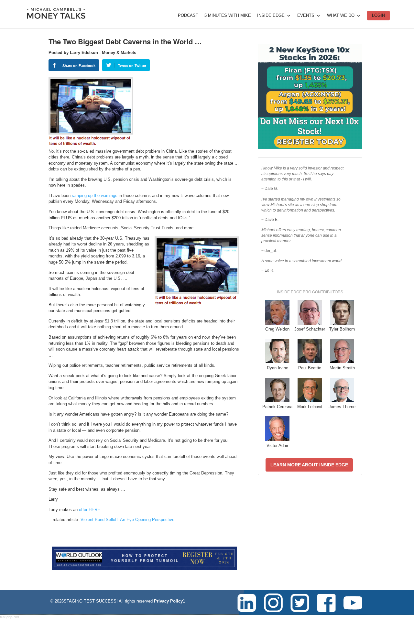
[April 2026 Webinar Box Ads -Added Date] (310, 147)
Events (305, 15)
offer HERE (89, 509)
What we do (340, 15)
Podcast (188, 15)
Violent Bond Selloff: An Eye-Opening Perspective (127, 519)
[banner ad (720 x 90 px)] (144, 568)
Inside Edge (271, 15)
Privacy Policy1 (169, 601)
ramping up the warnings (94, 195)
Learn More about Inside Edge (309, 464)
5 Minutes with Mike (227, 15)
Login (378, 15)
